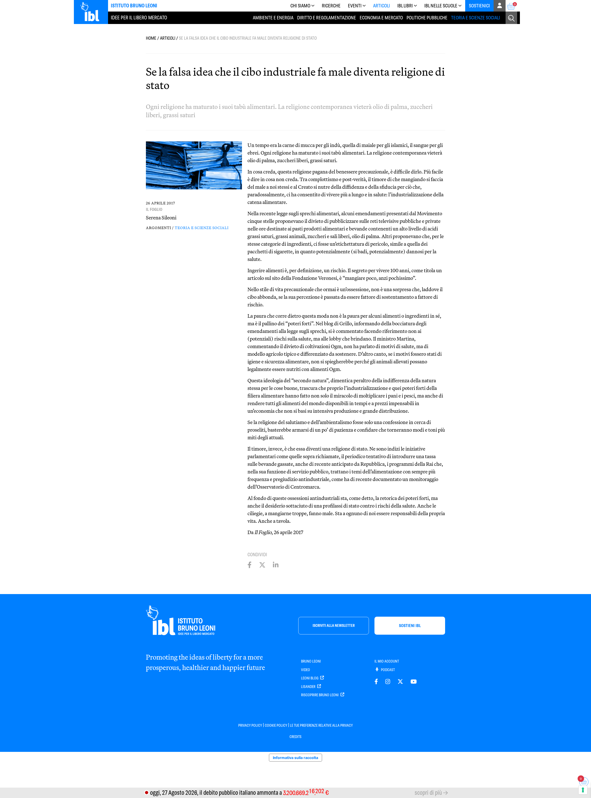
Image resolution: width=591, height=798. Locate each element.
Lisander (308, 686)
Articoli (381, 5)
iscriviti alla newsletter (334, 625)
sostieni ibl (410, 625)
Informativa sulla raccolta (295, 757)
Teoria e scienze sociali (475, 17)
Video (305, 669)
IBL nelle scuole (440, 5)
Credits (295, 736)
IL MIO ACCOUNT (386, 661)
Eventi (355, 5)
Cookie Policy (276, 725)
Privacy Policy (250, 725)
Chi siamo (300, 5)
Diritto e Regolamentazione (326, 17)
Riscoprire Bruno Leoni (320, 695)
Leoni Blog (310, 678)
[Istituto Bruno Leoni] (92, 11)
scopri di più (428, 792)
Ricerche (331, 5)
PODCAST (387, 669)
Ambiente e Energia (273, 17)
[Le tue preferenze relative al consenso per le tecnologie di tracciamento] (583, 790)
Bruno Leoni (311, 661)
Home (151, 38)
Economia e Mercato (381, 17)
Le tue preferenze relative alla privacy (321, 725)
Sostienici (479, 5)
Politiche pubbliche (427, 17)
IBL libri (405, 5)
